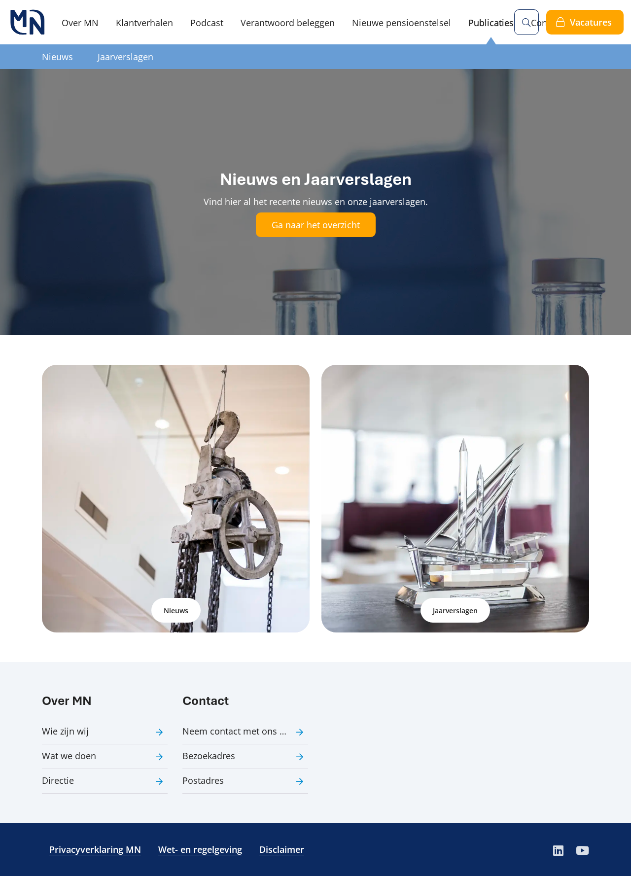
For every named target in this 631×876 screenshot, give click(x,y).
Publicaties (491, 23)
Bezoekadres (208, 756)
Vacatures (591, 22)
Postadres (203, 780)
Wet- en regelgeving (200, 849)
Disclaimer (281, 849)
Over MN (80, 23)
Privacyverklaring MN (95, 849)
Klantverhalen (144, 23)
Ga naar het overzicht (316, 225)
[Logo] (27, 22)
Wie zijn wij (65, 731)
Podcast (206, 23)
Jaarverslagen (125, 57)
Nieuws (57, 57)
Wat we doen (69, 756)
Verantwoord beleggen (288, 23)
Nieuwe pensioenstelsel (401, 23)
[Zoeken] (526, 22)
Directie (58, 780)
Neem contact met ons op (236, 731)
